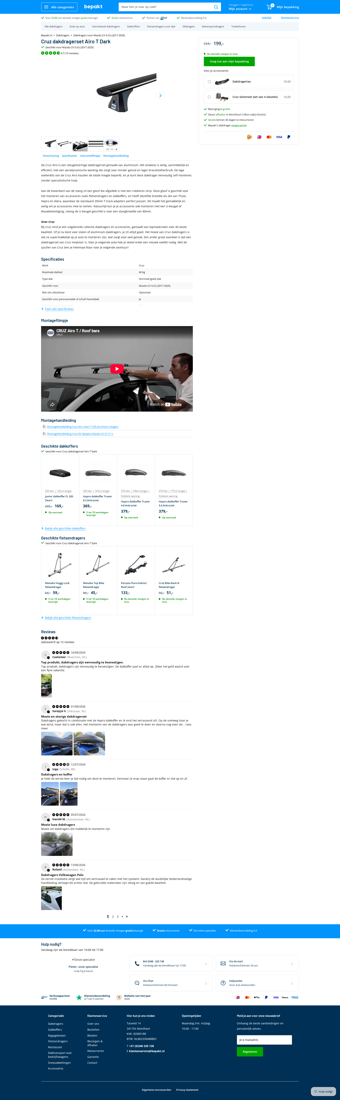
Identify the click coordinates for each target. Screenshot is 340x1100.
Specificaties (69, 155)
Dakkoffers (133, 26)
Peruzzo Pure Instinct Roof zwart (134, 585)
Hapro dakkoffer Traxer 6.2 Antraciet (97, 498)
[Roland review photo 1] (51, 898)
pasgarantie (239, 125)
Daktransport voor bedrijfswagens (60, 1055)
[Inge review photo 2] (69, 794)
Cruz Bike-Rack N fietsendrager (169, 585)
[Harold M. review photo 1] (57, 844)
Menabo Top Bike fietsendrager (93, 585)
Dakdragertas (242, 81)
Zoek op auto (77, 26)
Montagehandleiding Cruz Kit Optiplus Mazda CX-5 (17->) (80, 433)
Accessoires (55, 1068)
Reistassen (55, 1047)
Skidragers (189, 26)
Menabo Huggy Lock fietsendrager (57, 585)
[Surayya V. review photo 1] (57, 743)
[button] (122, 916)
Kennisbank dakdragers (106, 26)
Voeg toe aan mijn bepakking (229, 61)
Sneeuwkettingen (59, 1063)
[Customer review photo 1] (46, 685)
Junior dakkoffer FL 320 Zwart (59, 498)
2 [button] (113, 916)
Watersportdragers (213, 26)
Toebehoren (238, 26)
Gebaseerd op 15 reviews (57, 642)
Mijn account (238, 9)
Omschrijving (51, 155)
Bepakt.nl (46, 35)
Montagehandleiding (116, 155)
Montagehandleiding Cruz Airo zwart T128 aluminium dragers (82, 426)
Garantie (93, 1057)
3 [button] (117, 916)
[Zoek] (216, 7)
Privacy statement (187, 1090)
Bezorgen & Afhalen (95, 1043)
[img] (61, 652)
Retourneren (95, 1051)
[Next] (160, 95)
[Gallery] (117, 104)
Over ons (93, 1024)
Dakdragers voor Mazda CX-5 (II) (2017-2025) (99, 35)
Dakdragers (62, 35)
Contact (92, 1063)
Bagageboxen (57, 1035)
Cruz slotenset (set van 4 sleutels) (255, 97)
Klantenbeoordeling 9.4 (193, 18)
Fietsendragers (58, 1041)
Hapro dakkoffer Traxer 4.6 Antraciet (135, 503)
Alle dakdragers (53, 26)
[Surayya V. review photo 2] (89, 743)
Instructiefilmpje (90, 155)
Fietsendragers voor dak (161, 26)
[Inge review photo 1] (50, 794)
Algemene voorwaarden (156, 1090)
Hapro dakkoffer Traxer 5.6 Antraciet (173, 503)
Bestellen (93, 1029)
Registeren (250, 1052)
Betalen (92, 1035)
